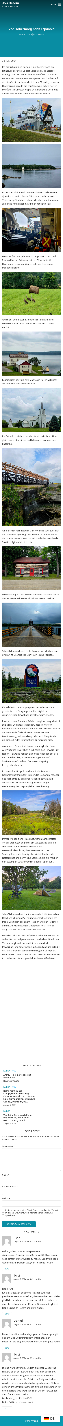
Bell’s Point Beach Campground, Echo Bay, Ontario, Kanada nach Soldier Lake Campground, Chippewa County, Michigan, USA (19, 1096)
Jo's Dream (10, 3)
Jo (15, 1275)
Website (6, 1198)
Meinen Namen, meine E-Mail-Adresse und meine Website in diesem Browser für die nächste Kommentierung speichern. (32, 1213)
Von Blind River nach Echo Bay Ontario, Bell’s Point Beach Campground (17, 1118)
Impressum (31, 1421)
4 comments (38, 34)
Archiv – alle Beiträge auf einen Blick (17, 1076)
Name (5, 1175)
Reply (7, 1269)
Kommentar (8, 1146)
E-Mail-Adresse (10, 1186)
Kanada (6, 1071)
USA (14, 1071)
